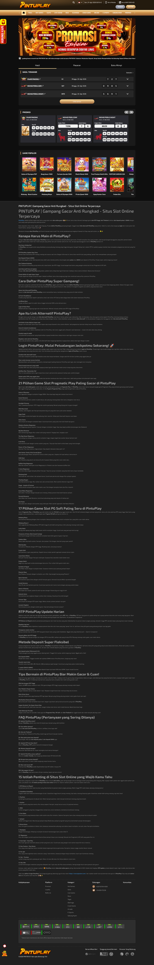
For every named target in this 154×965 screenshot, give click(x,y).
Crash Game (86, 13)
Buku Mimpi (116, 65)
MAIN (30, 164)
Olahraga (75, 13)
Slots (49, 13)
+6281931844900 (102, 886)
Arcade (96, 13)
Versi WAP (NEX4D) (128, 2)
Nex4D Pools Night (35, 94)
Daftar (130, 7)
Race (67, 13)
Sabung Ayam (117, 13)
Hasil (37, 65)
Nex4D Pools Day (34, 86)
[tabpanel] (77, 37)
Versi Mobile (112, 2)
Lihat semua (77, 101)
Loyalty (47, 889)
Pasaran (77, 65)
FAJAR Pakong (33, 79)
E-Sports (106, 13)
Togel (30, 13)
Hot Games (39, 13)
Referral (48, 893)
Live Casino (58, 13)
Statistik (129, 73)
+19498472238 (101, 890)
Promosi (128, 13)
